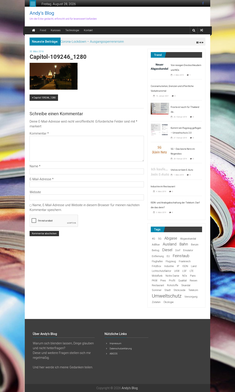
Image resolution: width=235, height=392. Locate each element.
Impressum (115, 343)
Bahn (184, 244)
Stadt (167, 290)
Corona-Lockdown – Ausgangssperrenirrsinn (92, 41)
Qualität (182, 280)
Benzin (194, 244)
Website (35, 192)
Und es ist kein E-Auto (182, 170)
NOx (184, 275)
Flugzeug (171, 261)
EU (168, 256)
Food (43, 30)
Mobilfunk (157, 275)
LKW (176, 270)
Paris (193, 275)
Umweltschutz (166, 296)
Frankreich (185, 261)
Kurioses (56, 30)
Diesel (167, 250)
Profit (172, 280)
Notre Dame (172, 275)
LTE (192, 270)
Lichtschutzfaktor (161, 270)
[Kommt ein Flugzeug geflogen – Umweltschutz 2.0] (160, 129)
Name (35, 166)
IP (178, 266)
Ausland (169, 244)
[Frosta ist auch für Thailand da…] (160, 108)
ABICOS (114, 353)
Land (193, 266)
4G (153, 238)
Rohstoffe (172, 285)
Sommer (156, 290)
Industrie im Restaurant (163, 186)
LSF (184, 270)
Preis (163, 280)
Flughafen (157, 261)
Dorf (177, 250)
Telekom (193, 290)
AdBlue (156, 244)
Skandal (185, 285)
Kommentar (39, 133)
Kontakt (88, 30)
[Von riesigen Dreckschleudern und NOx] (160, 66)
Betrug (155, 250)
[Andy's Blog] (34, 30)
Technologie (72, 30)
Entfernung (158, 256)
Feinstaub (181, 255)
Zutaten (156, 302)
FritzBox (156, 266)
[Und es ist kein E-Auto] (160, 171)
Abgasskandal (188, 238)
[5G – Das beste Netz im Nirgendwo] (160, 150)
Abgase (170, 238)
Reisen (193, 280)
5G (159, 238)
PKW (154, 280)
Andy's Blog (42, 13)
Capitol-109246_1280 (45, 97)
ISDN (185, 266)
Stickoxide (179, 290)
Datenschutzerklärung (121, 348)
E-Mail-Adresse (42, 179)
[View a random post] (201, 30)
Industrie (169, 266)
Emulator (188, 250)
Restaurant (158, 285)
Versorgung (190, 296)
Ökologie (169, 302)
